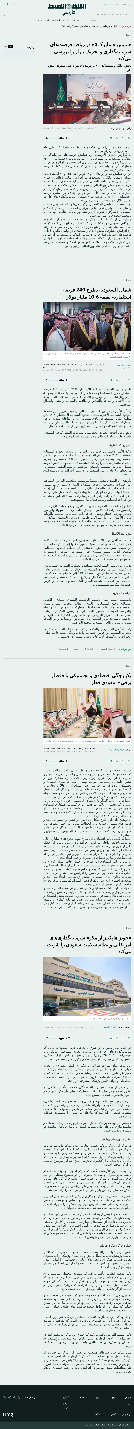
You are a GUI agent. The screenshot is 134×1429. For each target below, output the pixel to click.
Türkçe (117, 4)
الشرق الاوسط (110, 1026)
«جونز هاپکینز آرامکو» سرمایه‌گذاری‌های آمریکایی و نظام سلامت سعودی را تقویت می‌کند (89, 944)
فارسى (106, 4)
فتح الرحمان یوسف (116, 749)
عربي (130, 4)
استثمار (75, 648)
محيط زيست (64, 1404)
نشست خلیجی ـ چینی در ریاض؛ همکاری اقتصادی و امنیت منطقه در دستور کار (83, 26)
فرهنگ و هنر (55, 20)
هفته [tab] (5, 46)
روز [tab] (11, 46)
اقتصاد (72, 20)
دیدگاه (40, 20)
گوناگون (65, 20)
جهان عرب (92, 20)
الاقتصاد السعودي (107, 648)
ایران (78, 20)
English (124, 4)
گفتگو (47, 20)
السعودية (63, 648)
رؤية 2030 (89, 648)
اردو (111, 4)
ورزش (66, 1408)
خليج (129, 1404)
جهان (84, 20)
